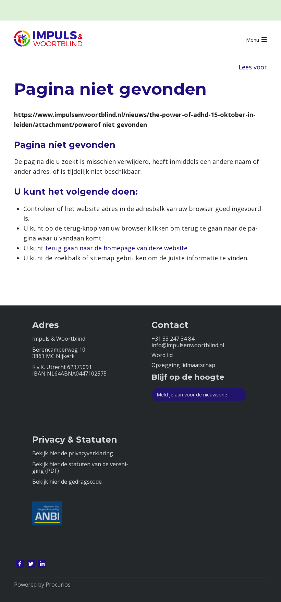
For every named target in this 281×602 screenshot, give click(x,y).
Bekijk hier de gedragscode (67, 482)
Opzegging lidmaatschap (183, 365)
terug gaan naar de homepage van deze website (116, 248)
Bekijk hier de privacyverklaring (72, 453)
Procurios (58, 584)
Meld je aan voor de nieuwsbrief (193, 394)
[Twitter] (31, 564)
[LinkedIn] (42, 564)
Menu (252, 39)
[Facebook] (20, 564)
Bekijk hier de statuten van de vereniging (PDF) (80, 467)
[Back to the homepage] (48, 40)
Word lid (162, 355)
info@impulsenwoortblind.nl (187, 345)
